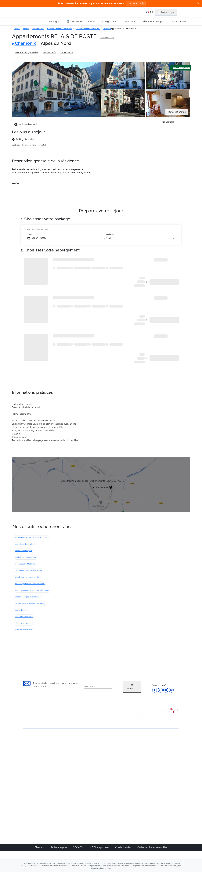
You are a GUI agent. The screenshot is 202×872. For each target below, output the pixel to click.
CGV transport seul (100, 847)
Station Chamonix (87, 52)
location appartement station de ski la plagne (32, 590)
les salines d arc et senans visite (27, 577)
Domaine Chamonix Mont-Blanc (59, 29)
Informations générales (26, 52)
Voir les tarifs (49, 52)
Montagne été (179, 21)
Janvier (137, 751)
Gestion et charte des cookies (152, 847)
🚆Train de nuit (74, 21)
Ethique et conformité (34, 757)
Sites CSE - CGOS (92, 751)
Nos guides (89, 802)
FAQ (25, 752)
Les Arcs (112, 761)
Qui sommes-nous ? (33, 743)
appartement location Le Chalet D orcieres (31, 538)
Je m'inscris (131, 687)
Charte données (123, 847)
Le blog (87, 799)
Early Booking (64, 758)
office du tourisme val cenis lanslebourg (30, 603)
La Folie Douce (115, 815)
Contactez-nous (31, 738)
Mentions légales (58, 847)
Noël (136, 745)
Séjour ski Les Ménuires (24, 623)
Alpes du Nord (38, 29)
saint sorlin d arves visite (24, 617)
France (26, 29)
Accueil (17, 29)
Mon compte (167, 12)
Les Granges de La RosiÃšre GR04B (28, 570)
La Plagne (113, 758)
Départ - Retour (39, 238)
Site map (39, 847)
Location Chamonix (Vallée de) (88, 29)
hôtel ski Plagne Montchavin (25, 557)
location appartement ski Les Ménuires (30, 584)
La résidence (66, 52)
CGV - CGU (79, 847)
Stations (91, 21)
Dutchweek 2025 (116, 812)
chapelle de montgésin (23, 551)
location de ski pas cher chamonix (28, 597)
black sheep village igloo (24, 544)
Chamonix (107, 29)
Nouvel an (139, 748)
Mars (136, 761)
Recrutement (29, 748)
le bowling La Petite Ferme (25, 564)
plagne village (20, 610)
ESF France (165, 781)
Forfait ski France (167, 778)
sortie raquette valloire (23, 630)
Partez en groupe (92, 748)
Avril (136, 764)
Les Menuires (115, 764)
